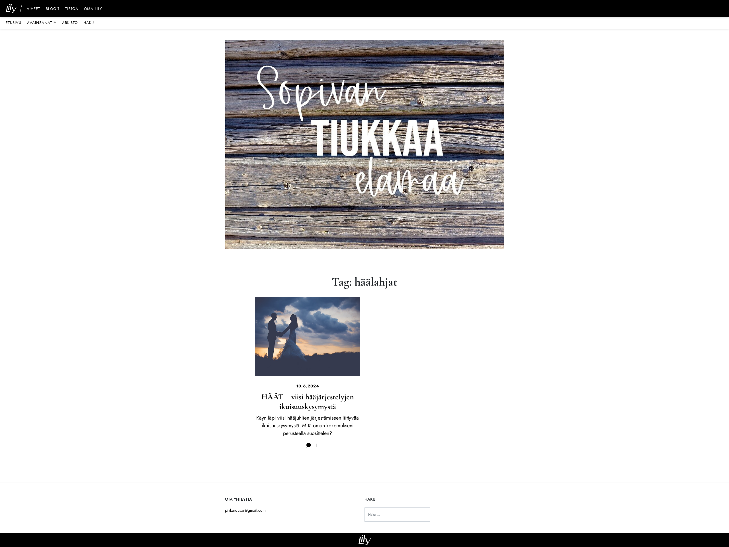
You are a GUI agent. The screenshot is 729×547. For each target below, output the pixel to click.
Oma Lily (93, 9)
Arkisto (70, 22)
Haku (88, 22)
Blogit (53, 9)
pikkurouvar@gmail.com (245, 510)
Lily (364, 540)
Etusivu (13, 22)
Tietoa (71, 9)
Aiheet (33, 9)
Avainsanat (41, 22)
